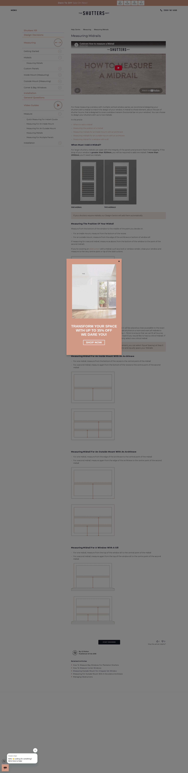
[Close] (119, 261)
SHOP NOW (94, 342)
